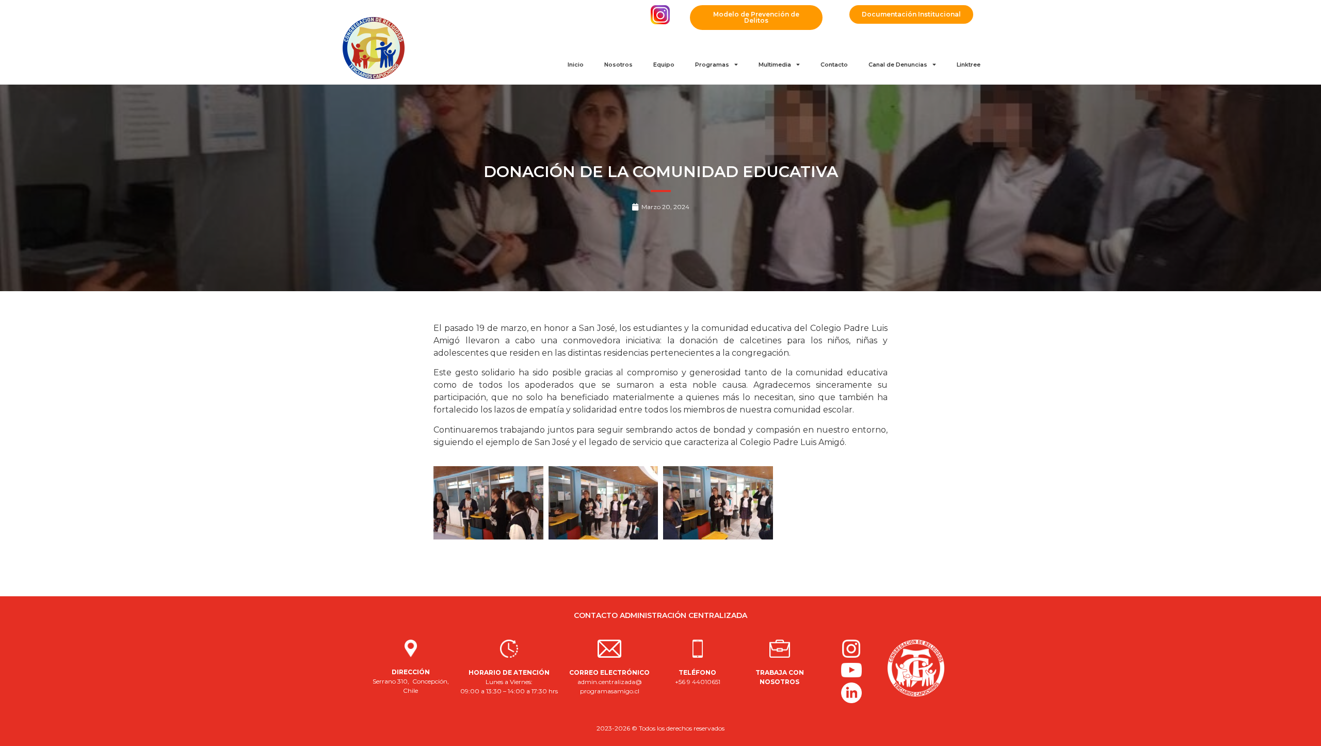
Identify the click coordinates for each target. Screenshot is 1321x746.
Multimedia (775, 64)
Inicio (576, 64)
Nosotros (618, 64)
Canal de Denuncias (897, 64)
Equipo (663, 64)
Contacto (834, 64)
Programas (712, 64)
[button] (756, 17)
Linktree (968, 64)
